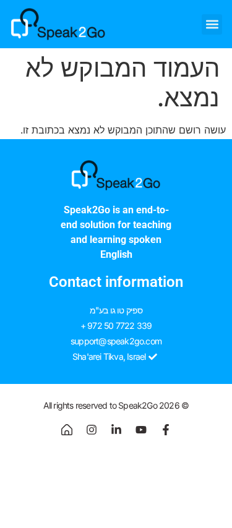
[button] (212, 24)
